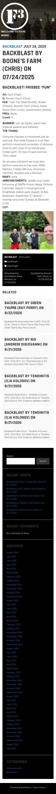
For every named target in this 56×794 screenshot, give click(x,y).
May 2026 (11, 564)
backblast (12, 46)
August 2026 (12, 552)
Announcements (14, 768)
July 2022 (11, 748)
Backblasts (12, 261)
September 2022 (15, 740)
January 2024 (13, 676)
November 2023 (14, 684)
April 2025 (11, 616)
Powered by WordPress (20, 787)
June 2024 (12, 656)
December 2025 (14, 584)
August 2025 (12, 600)
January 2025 (13, 628)
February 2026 (13, 576)
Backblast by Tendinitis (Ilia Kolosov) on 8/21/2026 (26, 381)
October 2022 (13, 736)
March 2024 (12, 668)
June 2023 (12, 704)
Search (10, 456)
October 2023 (13, 688)
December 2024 (14, 632)
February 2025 (13, 624)
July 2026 (11, 556)
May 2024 (11, 660)
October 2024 (13, 640)
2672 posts (24, 257)
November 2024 (14, 636)
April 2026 (11, 568)
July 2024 (11, 652)
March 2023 (12, 716)
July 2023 (11, 700)
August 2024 (12, 648)
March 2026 (12, 572)
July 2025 (11, 604)
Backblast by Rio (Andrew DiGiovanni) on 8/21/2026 (26, 344)
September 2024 (15, 644)
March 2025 (12, 620)
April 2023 (11, 712)
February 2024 (13, 672)
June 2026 (12, 560)
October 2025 (13, 592)
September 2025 (15, 596)
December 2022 (14, 728)
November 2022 (14, 732)
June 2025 (12, 608)
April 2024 (11, 664)
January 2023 (13, 724)
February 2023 (13, 720)
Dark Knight (12, 266)
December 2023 (14, 680)
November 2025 (14, 588)
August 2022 (12, 744)
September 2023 (15, 692)
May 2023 (11, 708)
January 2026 (13, 580)
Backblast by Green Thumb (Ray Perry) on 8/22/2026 (24, 308)
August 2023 (12, 696)
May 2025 (11, 612)
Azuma (42, 787)
